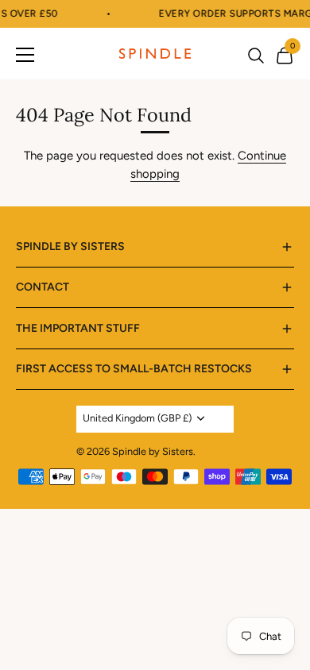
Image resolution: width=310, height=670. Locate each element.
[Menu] (25, 54)
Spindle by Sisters (152, 451)
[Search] (255, 57)
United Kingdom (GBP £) (137, 418)
